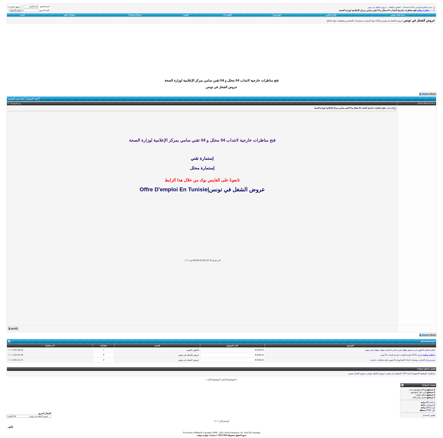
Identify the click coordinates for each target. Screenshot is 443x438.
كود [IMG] (430, 407)
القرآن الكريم (331, 15)
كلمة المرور (44, 10)
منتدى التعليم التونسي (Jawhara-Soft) (417, 7)
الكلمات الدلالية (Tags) (426, 369)
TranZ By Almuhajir (252, 432)
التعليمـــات (227, 15)
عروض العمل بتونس (357, 373)
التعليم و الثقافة (394, 7)
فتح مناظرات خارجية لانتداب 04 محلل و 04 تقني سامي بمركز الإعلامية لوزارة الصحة (222, 80)
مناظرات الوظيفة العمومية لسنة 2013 (419, 373)
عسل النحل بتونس (398, 15)
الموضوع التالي (213, 379)
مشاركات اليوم (69, 15)
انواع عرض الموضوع (16, 99)
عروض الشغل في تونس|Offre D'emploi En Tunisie (202, 189)
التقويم (186, 15)
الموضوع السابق (229, 379)
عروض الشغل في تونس (376, 7)
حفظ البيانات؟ (14, 7)
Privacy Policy (135, 15)
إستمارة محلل (202, 168)
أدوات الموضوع (32, 99)
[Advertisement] (221, 52)
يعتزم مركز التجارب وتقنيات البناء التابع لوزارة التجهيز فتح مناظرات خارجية (402, 360)
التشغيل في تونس (394, 373)
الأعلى (10, 427)
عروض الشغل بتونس (376, 373)
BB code (429, 402)
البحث (22, 15)
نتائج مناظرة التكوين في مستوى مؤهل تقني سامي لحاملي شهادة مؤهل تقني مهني (400, 350)
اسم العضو (44, 6)
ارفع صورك (277, 15)
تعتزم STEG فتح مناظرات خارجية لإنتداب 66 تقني (401, 355)
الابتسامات (430, 405)
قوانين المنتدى (429, 415)
